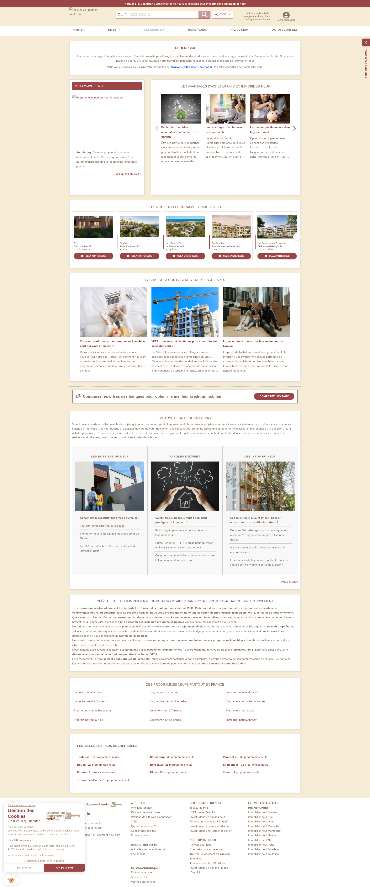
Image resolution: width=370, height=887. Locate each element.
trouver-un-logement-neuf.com (192, 66)
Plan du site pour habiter (87, 823)
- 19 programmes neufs (241, 772)
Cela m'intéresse (95, 256)
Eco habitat (138, 853)
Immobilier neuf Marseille (263, 826)
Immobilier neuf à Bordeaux (91, 701)
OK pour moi (64, 867)
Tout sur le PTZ (199, 807)
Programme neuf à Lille (240, 710)
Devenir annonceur (142, 872)
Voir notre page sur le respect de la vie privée (31, 855)
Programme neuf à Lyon (164, 692)
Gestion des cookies (143, 830)
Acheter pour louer (201, 844)
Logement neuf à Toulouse (166, 710)
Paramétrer (24, 867)
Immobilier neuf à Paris (88, 692)
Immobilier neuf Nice (260, 840)
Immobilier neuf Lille (260, 816)
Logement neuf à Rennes (165, 719)
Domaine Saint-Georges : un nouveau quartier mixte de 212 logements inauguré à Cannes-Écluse (258, 535)
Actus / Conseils (285, 29)
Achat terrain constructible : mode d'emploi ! (109, 517)
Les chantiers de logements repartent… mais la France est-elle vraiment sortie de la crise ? (259, 562)
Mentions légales (141, 807)
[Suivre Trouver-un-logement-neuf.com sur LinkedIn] (88, 813)
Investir (114, 29)
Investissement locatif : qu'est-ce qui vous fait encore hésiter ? (257, 550)
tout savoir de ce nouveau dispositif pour (185, 3)
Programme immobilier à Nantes (245, 701)
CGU (134, 821)
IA (224, 14)
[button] (11, 880)
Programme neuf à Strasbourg (92, 710)
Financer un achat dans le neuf (209, 821)
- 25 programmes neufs (171, 764)
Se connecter (139, 877)
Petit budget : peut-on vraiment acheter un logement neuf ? (181, 532)
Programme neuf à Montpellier (168, 701)
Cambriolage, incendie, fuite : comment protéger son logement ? (181, 520)
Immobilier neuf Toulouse (263, 853)
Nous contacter (140, 835)
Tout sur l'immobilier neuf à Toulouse (102, 525)
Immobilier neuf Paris (261, 844)
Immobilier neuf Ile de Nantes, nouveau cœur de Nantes (109, 536)
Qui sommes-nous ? (143, 826)
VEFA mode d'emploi (202, 812)
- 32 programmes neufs (245, 756)
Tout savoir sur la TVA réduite (207, 863)
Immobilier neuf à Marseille (242, 692)
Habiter (78, 29)
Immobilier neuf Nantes (262, 835)
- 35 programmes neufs (172, 756)
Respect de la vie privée (145, 812)
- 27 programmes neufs (96, 764)
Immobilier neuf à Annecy (241, 719)
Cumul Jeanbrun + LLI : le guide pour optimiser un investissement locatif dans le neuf (184, 545)
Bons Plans (197, 29)
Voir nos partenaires (143, 881)
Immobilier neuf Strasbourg (264, 849)
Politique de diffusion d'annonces (151, 816)
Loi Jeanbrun (154, 29)
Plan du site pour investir (87, 827)
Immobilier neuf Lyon (261, 821)
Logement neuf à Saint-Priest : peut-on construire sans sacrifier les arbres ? (256, 520)
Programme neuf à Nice (88, 719)
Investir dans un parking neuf (207, 816)
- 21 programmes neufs (245, 764)
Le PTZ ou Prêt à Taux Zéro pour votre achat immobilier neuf (107, 548)
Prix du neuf (239, 29)
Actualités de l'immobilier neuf (149, 849)
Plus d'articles (289, 581)
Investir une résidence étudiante (209, 826)
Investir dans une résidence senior (211, 830)
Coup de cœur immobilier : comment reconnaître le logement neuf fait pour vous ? (185, 558)
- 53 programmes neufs (98, 756)
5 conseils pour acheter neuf (207, 849)
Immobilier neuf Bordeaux (264, 812)
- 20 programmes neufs (168, 772)
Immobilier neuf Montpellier (264, 830)
